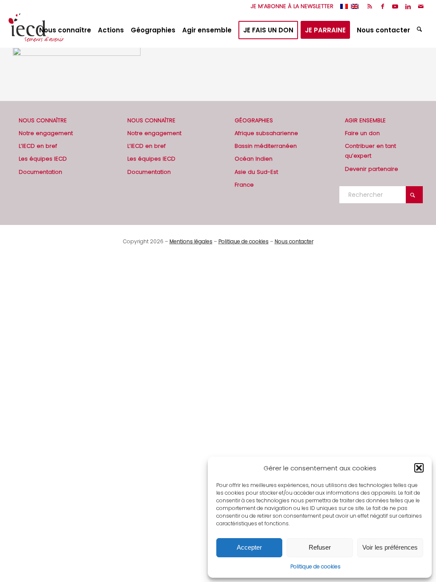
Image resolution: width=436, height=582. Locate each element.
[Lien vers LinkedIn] (408, 6)
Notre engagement (46, 133)
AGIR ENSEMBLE (365, 120)
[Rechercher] (420, 30)
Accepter (249, 547)
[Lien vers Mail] (421, 6)
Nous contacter (294, 241)
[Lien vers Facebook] (382, 6)
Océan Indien (253, 159)
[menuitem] (290, 6)
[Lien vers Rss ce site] (370, 6)
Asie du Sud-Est (256, 172)
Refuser (320, 547)
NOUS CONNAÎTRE (43, 120)
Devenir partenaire (371, 169)
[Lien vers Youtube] (395, 6)
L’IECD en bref (38, 146)
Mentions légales (190, 241)
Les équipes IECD (43, 159)
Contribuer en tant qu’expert (370, 151)
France (244, 185)
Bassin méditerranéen (266, 146)
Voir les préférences (390, 547)
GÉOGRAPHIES (254, 120)
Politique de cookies (315, 566)
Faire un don (362, 133)
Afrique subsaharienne (266, 133)
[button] (419, 468)
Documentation (40, 172)
